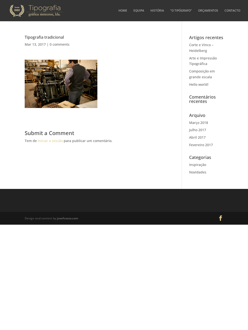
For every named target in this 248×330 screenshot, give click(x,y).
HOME (122, 11)
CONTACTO (232, 11)
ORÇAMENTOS (208, 11)
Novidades (197, 172)
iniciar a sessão (50, 140)
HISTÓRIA (157, 11)
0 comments (60, 44)
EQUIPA (138, 11)
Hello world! (199, 84)
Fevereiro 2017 (201, 145)
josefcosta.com (67, 218)
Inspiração (197, 164)
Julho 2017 (197, 130)
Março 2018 (198, 122)
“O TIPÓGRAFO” (181, 11)
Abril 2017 (197, 137)
